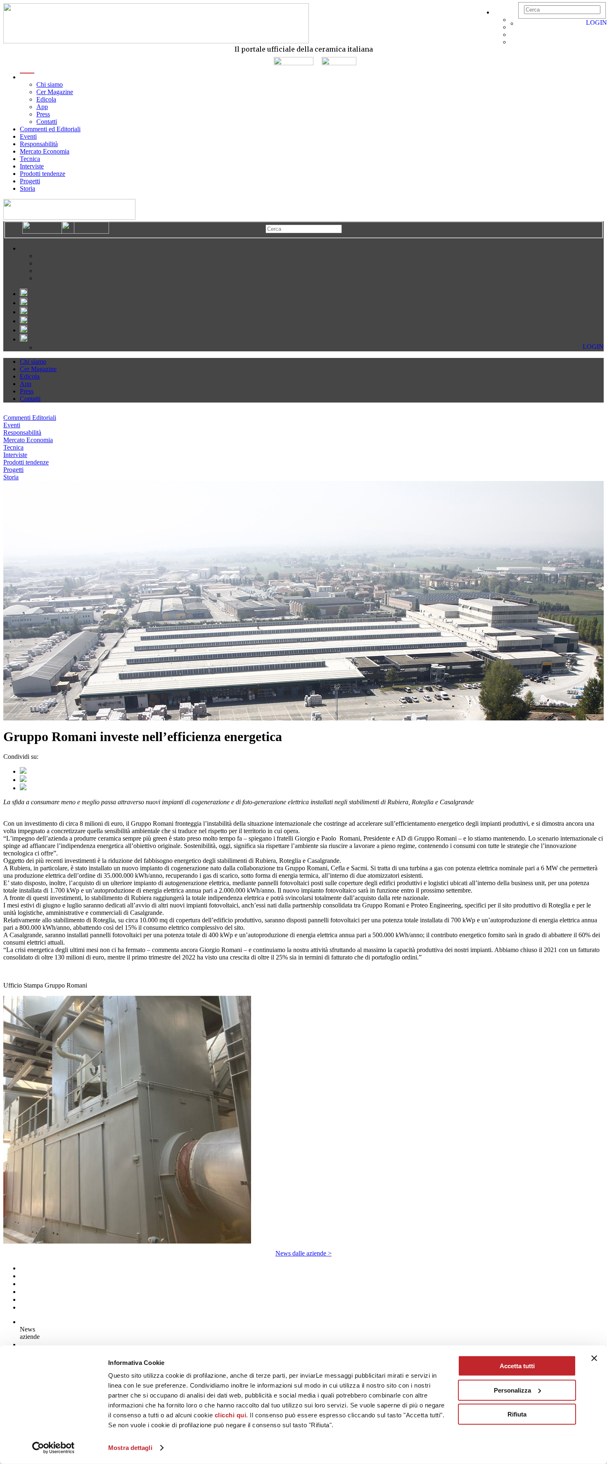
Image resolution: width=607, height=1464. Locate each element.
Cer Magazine (54, 91)
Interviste (32, 166)
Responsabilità (39, 143)
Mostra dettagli (130, 1447)
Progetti (30, 181)
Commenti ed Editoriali (50, 129)
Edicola (46, 99)
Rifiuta (516, 1414)
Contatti (46, 121)
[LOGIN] (521, 23)
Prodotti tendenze (42, 173)
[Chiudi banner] (594, 1358)
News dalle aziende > (303, 1253)
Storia (27, 188)
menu (27, 77)
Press (43, 114)
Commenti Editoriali (29, 417)
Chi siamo (49, 84)
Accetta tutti (517, 1365)
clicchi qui (231, 1415)
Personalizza (512, 1389)
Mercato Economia (44, 151)
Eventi (28, 136)
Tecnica (30, 158)
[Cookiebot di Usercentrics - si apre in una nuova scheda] (53, 1448)
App (42, 106)
